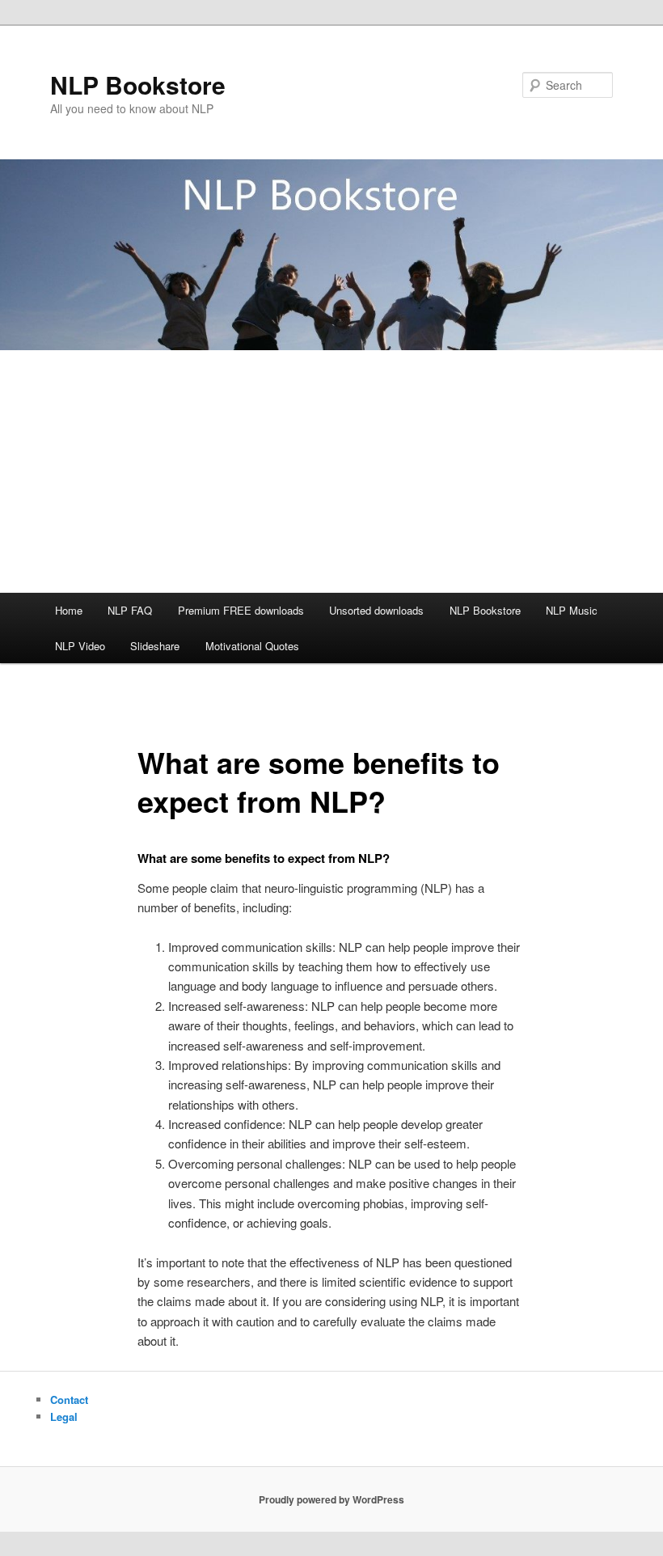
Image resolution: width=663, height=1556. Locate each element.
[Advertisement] (331, 471)
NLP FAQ (130, 610)
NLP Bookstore (138, 84)
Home (68, 610)
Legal (64, 1416)
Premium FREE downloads (241, 610)
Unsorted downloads (376, 610)
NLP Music (572, 610)
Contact (69, 1399)
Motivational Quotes (252, 645)
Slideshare (154, 645)
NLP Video (80, 645)
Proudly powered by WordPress (331, 1499)
